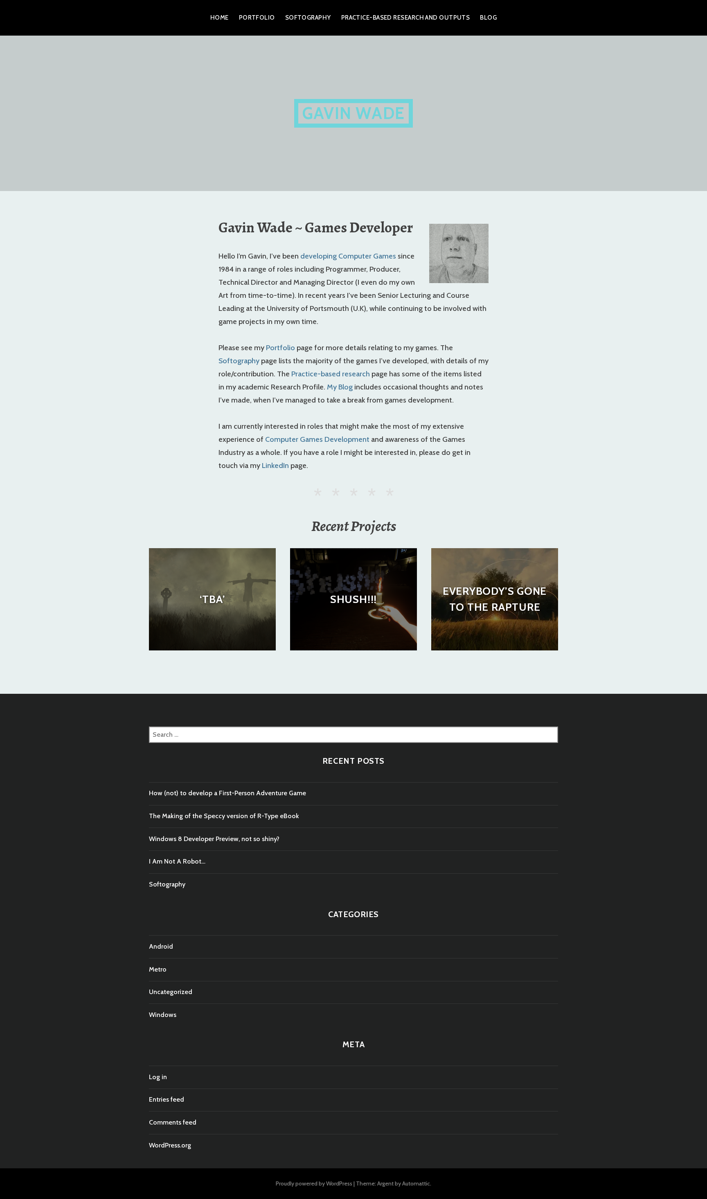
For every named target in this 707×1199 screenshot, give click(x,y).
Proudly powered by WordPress (314, 1183)
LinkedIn (275, 465)
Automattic (416, 1183)
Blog (488, 17)
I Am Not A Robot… (177, 861)
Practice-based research (330, 373)
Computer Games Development (317, 439)
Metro (158, 969)
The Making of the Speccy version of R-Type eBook (224, 816)
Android (161, 946)
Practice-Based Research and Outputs (405, 17)
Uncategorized (170, 992)
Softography (308, 17)
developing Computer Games (348, 256)
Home (219, 17)
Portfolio (257, 17)
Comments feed (172, 1122)
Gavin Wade (353, 113)
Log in (158, 1077)
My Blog (340, 386)
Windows (162, 1015)
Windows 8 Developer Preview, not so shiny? (214, 839)
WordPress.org (170, 1145)
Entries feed (166, 1099)
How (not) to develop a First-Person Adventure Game (227, 793)
